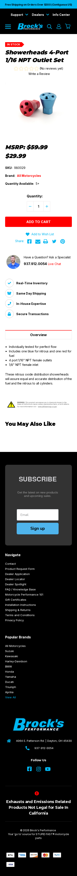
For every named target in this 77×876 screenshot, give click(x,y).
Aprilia (9, 692)
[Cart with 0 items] (68, 26)
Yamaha (10, 676)
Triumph (10, 687)
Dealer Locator (15, 579)
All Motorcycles (15, 646)
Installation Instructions (20, 604)
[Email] (37, 241)
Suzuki (9, 651)
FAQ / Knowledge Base (20, 589)
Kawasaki (11, 656)
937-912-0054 (43, 748)
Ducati (9, 682)
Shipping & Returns (18, 610)
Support (17, 14)
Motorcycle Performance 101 (24, 594)
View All (10, 697)
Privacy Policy (14, 620)
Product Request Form (20, 569)
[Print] (45, 241)
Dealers (38, 14)
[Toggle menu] (11, 26)
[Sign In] (58, 26)
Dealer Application (17, 574)
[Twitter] (54, 241)
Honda (9, 671)
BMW (8, 666)
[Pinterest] (62, 241)
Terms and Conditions (20, 615)
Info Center (61, 14)
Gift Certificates (15, 599)
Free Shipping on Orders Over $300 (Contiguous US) (38, 4)
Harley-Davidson (16, 661)
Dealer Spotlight (15, 584)
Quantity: (35, 196)
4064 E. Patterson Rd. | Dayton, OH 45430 (44, 740)
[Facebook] (29, 241)
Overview (38, 335)
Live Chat (54, 264)
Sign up (37, 528)
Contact (10, 563)
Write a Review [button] (39, 74)
